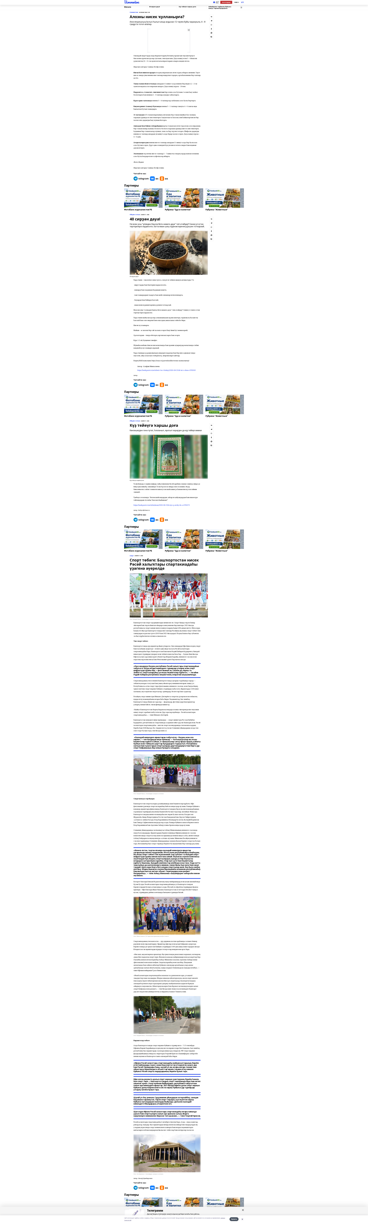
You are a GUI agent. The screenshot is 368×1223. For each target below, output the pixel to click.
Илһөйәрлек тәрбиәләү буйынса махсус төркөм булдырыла (220, 7)
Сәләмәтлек (134, 12)
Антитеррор (226, 2)
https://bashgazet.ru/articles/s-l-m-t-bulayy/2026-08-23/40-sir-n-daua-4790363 (166, 370)
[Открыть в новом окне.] (141, 178)
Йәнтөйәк (131, 2)
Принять (234, 1219)
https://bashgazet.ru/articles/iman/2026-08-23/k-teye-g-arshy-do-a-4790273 (161, 505)
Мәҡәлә (127, 7)
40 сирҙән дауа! (154, 7)
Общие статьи (135, 214)
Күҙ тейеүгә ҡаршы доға (187, 7)
